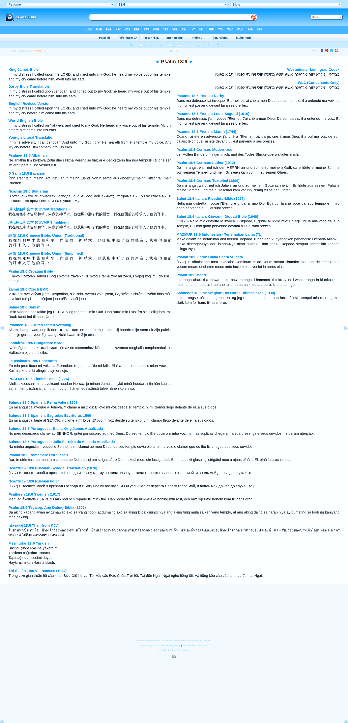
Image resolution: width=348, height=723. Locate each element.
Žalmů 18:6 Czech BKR (28, 289)
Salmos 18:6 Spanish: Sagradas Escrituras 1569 (49, 416)
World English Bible (25, 121)
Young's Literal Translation (31, 137)
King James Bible (23, 70)
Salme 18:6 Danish (24, 307)
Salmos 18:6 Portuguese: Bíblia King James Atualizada (55, 429)
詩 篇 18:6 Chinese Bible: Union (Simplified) (45, 253)
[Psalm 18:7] (343, 337)
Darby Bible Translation (28, 86)
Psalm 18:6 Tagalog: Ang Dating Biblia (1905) (47, 507)
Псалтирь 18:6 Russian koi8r (33, 481)
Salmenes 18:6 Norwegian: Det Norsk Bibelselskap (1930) (225, 293)
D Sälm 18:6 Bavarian (26, 173)
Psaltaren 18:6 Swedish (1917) (34, 494)
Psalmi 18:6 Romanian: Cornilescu (38, 455)
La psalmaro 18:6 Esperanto (32, 361)
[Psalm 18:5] (5, 337)
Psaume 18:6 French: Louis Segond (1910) (212, 114)
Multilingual (25, 51)
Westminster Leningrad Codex (313, 70)
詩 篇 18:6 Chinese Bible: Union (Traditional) (46, 235)
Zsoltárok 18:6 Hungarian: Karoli (36, 343)
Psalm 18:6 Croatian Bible (30, 271)
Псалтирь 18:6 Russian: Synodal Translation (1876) (52, 468)
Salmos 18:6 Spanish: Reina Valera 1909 (43, 402)
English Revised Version (29, 104)
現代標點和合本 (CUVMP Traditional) (39, 209)
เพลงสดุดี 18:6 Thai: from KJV (33, 525)
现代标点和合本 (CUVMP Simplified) (38, 222)
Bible (13, 51)
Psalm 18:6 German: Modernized (204, 150)
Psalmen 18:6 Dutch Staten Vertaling (39, 325)
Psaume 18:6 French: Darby (200, 96)
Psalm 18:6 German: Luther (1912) (205, 163)
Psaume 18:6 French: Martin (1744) (206, 132)
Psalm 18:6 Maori (191, 275)
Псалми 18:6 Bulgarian (28, 191)
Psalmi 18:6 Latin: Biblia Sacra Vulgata (209, 257)
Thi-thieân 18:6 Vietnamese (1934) (37, 571)
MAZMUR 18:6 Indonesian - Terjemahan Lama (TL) (219, 234)
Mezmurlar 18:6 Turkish (28, 543)
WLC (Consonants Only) (319, 83)
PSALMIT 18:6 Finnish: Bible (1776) (38, 379)
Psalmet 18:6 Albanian (27, 155)
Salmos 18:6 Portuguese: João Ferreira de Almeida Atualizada (61, 442)
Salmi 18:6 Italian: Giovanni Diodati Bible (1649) (217, 217)
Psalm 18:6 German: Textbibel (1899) (207, 181)
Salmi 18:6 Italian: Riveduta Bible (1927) (210, 199)
